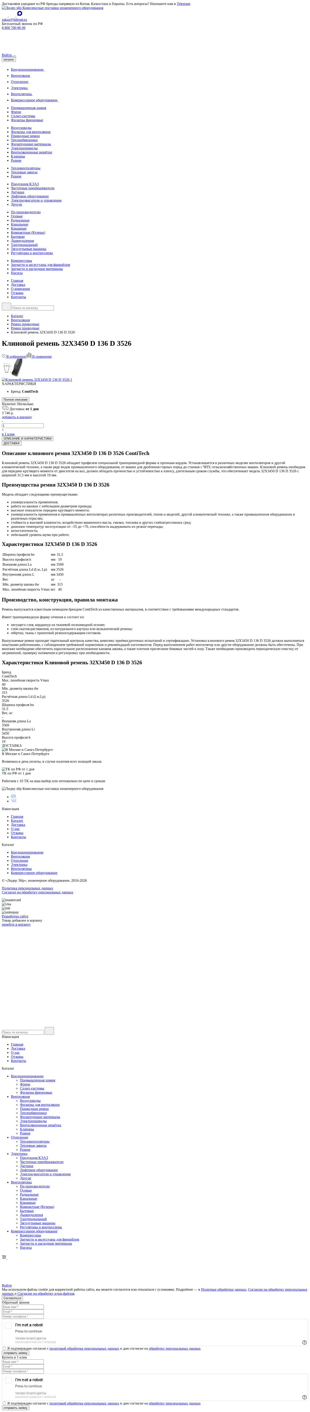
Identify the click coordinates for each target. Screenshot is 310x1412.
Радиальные (20, 220)
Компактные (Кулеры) (28, 232)
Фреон (16, 112)
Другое (16, 204)
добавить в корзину (17, 417)
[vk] (14, 801)
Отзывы (17, 293)
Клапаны (18, 156)
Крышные (19, 228)
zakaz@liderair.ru (14, 20)
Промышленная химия (28, 108)
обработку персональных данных (175, 1348)
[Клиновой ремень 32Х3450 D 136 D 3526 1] (37, 380)
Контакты (18, 297)
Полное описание (15, 399)
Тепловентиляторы (25, 168)
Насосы (17, 273)
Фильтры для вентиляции (31, 132)
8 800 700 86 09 (13, 28)
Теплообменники (24, 140)
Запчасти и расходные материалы (37, 269)
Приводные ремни (25, 136)
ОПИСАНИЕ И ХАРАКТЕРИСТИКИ (28, 438)
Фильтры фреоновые (27, 120)
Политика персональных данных (27, 888)
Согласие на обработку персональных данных (37, 892)
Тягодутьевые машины (28, 249)
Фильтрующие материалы (31, 144)
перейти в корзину (16, 924)
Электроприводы (24, 148)
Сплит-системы (23, 116)
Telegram (183, 4)
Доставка (18, 285)
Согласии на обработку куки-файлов (45, 1293)
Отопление (20, 82)
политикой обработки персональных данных (84, 1348)
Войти (7, 55)
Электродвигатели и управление (36, 200)
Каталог (17, 821)
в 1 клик (8, 434)
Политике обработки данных (223, 1289)
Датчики (17, 192)
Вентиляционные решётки (31, 152)
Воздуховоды (21, 128)
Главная (17, 280)
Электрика (19, 88)
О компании (20, 289)
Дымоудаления (22, 241)
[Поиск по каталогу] (6, 306)
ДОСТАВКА (12, 443)
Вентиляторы (22, 94)
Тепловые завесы (24, 172)
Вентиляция (21, 76)
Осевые (17, 216)
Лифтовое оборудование (30, 196)
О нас (15, 829)
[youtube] (13, 797)
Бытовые (18, 237)
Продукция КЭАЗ (25, 184)
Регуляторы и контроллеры (32, 253)
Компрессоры (21, 261)
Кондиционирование (27, 69)
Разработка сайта (15, 916)
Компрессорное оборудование (34, 100)
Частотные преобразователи (32, 188)
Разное (16, 160)
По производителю (26, 212)
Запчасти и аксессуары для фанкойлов (40, 265)
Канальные (19, 224)
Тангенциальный (24, 245)
